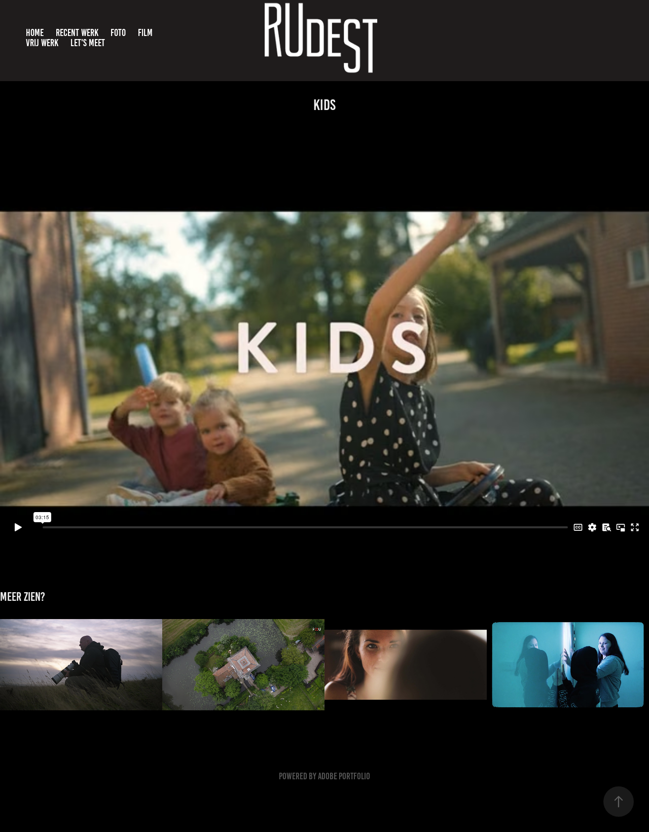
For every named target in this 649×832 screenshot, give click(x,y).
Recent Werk (77, 32)
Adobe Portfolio (344, 776)
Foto (118, 32)
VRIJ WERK (42, 43)
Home (35, 32)
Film (145, 32)
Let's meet (87, 43)
